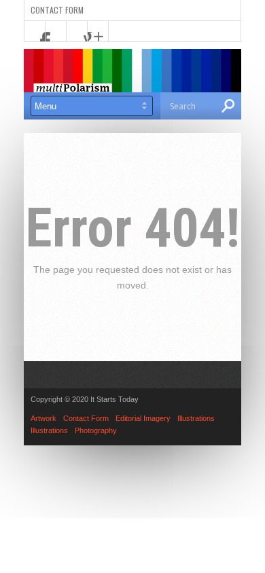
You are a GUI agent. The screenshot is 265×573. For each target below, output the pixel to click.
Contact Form (57, 10)
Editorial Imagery (143, 418)
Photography (96, 430)
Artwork (43, 418)
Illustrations (196, 418)
